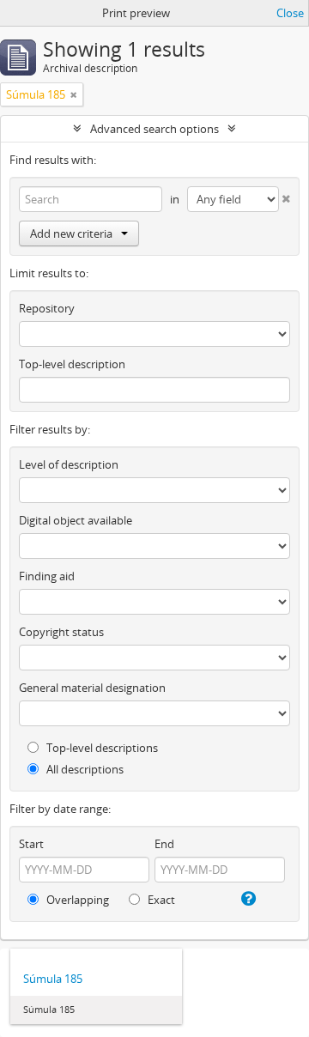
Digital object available (75, 520)
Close (290, 13)
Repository (47, 308)
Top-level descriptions (101, 747)
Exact (160, 899)
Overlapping (76, 899)
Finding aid (47, 576)
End (164, 844)
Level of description (68, 464)
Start (31, 844)
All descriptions (84, 769)
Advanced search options (154, 128)
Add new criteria (71, 233)
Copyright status (61, 632)
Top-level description (72, 364)
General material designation (92, 687)
